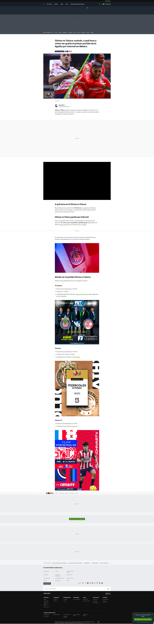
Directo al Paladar (76, 599)
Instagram (105, 4)
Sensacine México (66, 614)
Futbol (67, 493)
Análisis (56, 571)
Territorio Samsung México (77, 4)
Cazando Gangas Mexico (70, 572)
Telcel (68, 580)
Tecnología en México (59, 578)
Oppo (75, 32)
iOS (79, 224)
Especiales (46, 574)
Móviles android (70, 578)
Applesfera (46, 602)
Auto (66, 4)
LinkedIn (100, 583)
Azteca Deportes (64, 224)
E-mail (71, 51)
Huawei (60, 32)
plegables (65, 32)
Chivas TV (75, 426)
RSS (95, 583)
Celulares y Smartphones (58, 575)
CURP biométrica (95, 563)
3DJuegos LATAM (57, 614)
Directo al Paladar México (76, 615)
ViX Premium (76, 357)
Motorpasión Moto (86, 600)
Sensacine (65, 599)
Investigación (46, 571)
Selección (49, 4)
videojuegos (57, 580)
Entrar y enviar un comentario (77, 519)
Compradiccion (96, 602)
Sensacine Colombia (65, 617)
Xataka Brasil (46, 616)
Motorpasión (85, 599)
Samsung (70, 32)
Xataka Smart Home (46, 605)
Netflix (92, 32)
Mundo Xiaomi (46, 607)
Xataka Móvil (46, 600)
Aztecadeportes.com (81, 294)
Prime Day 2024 (47, 578)
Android (84, 224)
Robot (88, 32)
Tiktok (110, 4)
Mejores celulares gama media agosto (59, 563)
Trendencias (95, 599)
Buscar (108, 589)
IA (53, 32)
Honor (78, 32)
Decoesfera (95, 600)
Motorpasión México (85, 615)
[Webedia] (108, 1)
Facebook (99, 4)
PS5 (56, 32)
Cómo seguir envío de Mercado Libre (75, 563)
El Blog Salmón (105, 599)
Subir (107, 593)
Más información (86, 622)
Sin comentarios (60, 51)
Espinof (64, 600)
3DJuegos (55, 599)
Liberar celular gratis (104, 563)
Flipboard (69, 51)
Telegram (93, 583)
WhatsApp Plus (87, 563)
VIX (77, 493)
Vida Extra (55, 600)
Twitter (101, 4)
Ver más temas (47, 583)
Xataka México (46, 614)
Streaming (61, 493)
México (45, 580)
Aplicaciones (69, 574)
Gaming (56, 4)
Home (61, 4)
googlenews (108, 4)
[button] (62, 105)
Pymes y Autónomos (105, 601)
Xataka (45, 599)
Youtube (103, 4)
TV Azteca (72, 493)
